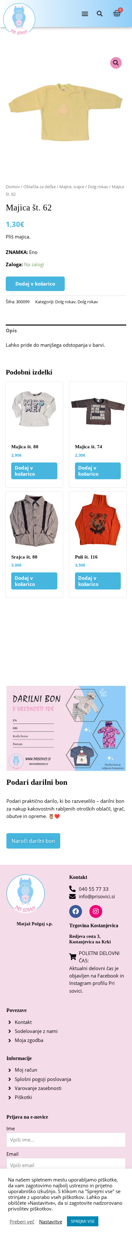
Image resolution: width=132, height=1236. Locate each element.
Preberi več (22, 1221)
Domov (13, 187)
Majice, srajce (71, 187)
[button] (84, 13)
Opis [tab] (11, 330)
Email (12, 1154)
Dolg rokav (98, 187)
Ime (10, 1128)
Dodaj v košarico (35, 283)
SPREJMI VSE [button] (83, 1221)
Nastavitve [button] (50, 1221)
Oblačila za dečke (39, 187)
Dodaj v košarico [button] (25, 470)
